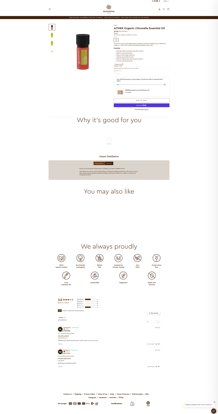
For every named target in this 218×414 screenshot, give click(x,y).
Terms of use (102, 394)
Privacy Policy (89, 394)
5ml (116, 40)
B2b (147, 394)
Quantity (118, 70)
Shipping (123, 35)
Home (115, 25)
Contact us (67, 394)
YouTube (112, 397)
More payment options (141, 109)
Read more (118, 64)
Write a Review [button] (154, 313)
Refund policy (137, 394)
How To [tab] (109, 163)
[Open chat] (213, 411)
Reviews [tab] (61, 317)
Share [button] (61, 344)
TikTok (121, 397)
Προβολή (65, 224)
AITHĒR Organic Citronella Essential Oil (67, 363)
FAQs (112, 394)
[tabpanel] (109, 171)
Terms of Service (123, 394)
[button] (157, 344)
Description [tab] (99, 163)
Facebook (103, 397)
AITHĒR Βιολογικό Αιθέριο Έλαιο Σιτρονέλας (68, 340)
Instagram (92, 397)
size (115, 37)
